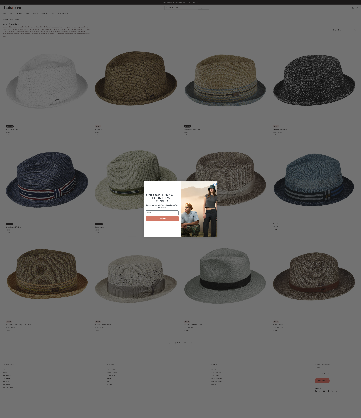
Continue (162, 219)
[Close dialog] (215, 183)
